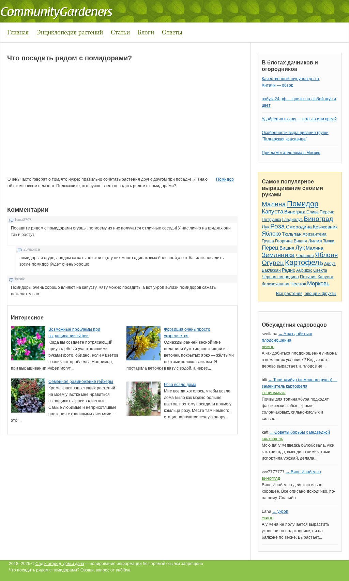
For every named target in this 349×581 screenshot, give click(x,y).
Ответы (172, 32)
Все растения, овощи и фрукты (306, 293)
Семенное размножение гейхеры (80, 381)
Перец (270, 247)
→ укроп (280, 511)
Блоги (146, 32)
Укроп (267, 518)
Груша (268, 241)
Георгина (284, 241)
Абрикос (304, 270)
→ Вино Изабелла (303, 472)
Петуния (308, 276)
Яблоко (271, 233)
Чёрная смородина (280, 276)
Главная (18, 32)
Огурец (273, 262)
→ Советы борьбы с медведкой (299, 432)
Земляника (278, 254)
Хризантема (315, 234)
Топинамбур (274, 393)
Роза (277, 226)
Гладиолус (292, 219)
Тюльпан (292, 234)
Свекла (320, 270)
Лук (265, 226)
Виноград (294, 211)
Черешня (305, 255)
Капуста (272, 211)
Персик (327, 212)
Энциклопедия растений (69, 32)
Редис (288, 270)
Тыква (328, 241)
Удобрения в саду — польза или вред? (299, 119)
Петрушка (271, 219)
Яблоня (326, 254)
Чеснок (298, 283)
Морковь (318, 283)
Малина (274, 204)
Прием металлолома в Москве (291, 152)
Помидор (225, 179)
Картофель (304, 262)
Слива (312, 212)
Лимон (268, 347)
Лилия (315, 240)
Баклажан (271, 270)
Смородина (299, 226)
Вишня (300, 241)
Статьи (120, 32)
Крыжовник (325, 226)
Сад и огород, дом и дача (59, 563)
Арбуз (330, 263)
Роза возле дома (180, 384)
